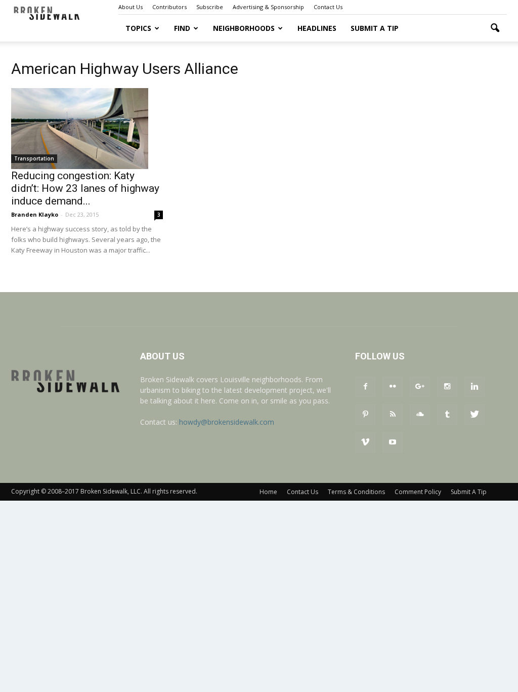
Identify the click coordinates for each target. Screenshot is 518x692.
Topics (138, 28)
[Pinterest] (365, 414)
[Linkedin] (474, 387)
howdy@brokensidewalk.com (226, 422)
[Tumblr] (447, 414)
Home (268, 491)
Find (182, 28)
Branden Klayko (34, 214)
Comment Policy (418, 491)
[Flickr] (392, 387)
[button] (495, 28)
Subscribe (209, 7)
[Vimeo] (365, 442)
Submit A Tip (375, 28)
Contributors (169, 7)
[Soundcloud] (420, 414)
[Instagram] (447, 387)
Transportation (34, 158)
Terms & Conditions (356, 491)
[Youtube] (392, 442)
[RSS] (392, 414)
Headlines (316, 28)
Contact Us (328, 7)
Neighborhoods (244, 28)
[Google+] (420, 387)
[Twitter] (474, 414)
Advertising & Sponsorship (268, 7)
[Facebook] (365, 387)
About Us (130, 7)
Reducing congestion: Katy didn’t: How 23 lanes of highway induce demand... (85, 188)
